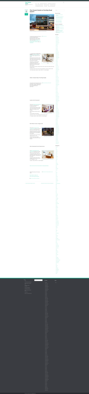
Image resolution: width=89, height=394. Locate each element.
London (32, 178)
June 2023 (57, 61)
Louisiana (57, 199)
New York (57, 219)
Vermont (57, 265)
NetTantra (35, 393)
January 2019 (57, 127)
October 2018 (57, 131)
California (57, 156)
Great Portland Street (34, 41)
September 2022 (57, 69)
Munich (56, 214)
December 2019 (57, 112)
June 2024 (57, 46)
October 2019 (57, 115)
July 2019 (57, 119)
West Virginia (57, 270)
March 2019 (57, 124)
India (56, 187)
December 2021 (57, 80)
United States (57, 262)
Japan (56, 192)
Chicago (56, 159)
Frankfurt (57, 176)
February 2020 (46, 356)
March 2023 (57, 65)
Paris (56, 231)
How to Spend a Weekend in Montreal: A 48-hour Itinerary (59, 21)
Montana (57, 210)
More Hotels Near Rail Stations (34, 176)
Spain (56, 249)
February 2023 (46, 313)
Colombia (57, 163)
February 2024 (46, 298)
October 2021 (46, 329)
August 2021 (57, 85)
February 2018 (57, 142)
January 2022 (46, 325)
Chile (56, 160)
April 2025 (46, 282)
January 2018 (57, 143)
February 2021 (46, 340)
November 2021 (57, 81)
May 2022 (46, 321)
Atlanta (56, 149)
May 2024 (46, 294)
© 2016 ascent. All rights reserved (28, 393)
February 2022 (57, 77)
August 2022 (46, 317)
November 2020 (46, 344)
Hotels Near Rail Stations (27, 287)
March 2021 (57, 92)
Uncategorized (57, 258)
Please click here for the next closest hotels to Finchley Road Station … (39, 165)
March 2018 (46, 387)
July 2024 (57, 45)
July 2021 (46, 333)
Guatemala (57, 180)
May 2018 (46, 384)
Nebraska (57, 215)
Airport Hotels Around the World (43, 3)
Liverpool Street (34, 40)
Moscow (56, 211)
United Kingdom (37, 178)
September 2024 (57, 42)
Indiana (56, 188)
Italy (56, 191)
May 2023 (46, 309)
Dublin (56, 167)
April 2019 (57, 123)
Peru (56, 234)
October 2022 (57, 68)
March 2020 (57, 108)
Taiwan (56, 253)
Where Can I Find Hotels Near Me (28, 293)
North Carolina (57, 223)
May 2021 (57, 89)
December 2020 (57, 96)
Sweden (56, 250)
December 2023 (46, 301)
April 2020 (57, 107)
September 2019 (57, 116)
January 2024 (57, 53)
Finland (56, 172)
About (38, 3)
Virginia (56, 266)
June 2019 (57, 120)
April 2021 (46, 337)
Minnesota (57, 207)
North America (57, 222)
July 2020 (57, 103)
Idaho (56, 184)
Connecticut (57, 164)
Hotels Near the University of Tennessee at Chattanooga (47, 183)
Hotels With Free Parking (27, 288)
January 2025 (57, 38)
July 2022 (57, 72)
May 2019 (46, 368)
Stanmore (36, 41)
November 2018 (46, 376)
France (56, 175)
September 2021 (57, 84)
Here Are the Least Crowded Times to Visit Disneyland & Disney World (60, 17)
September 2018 (57, 132)
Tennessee (57, 254)
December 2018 (57, 128)
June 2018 (46, 383)
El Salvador (57, 168)
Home (36, 3)
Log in (55, 282)
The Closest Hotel (28, 3)
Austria (56, 152)
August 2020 (46, 348)
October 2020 (57, 99)
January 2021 (46, 341)
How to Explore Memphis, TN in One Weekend (59, 30)
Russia (56, 242)
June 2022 (57, 73)
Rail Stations (35, 178)
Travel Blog (57, 257)
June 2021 (57, 88)
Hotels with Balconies (58, 183)
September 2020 (57, 100)
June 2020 (57, 104)
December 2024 (46, 286)
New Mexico (57, 218)
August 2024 (46, 290)
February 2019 (46, 372)
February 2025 (57, 37)
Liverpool (57, 195)
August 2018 (46, 380)
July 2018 (57, 135)
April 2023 (57, 64)
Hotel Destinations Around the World (51, 3)
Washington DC (57, 269)
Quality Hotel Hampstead (37, 104)
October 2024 (57, 41)
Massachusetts (57, 203)
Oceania (57, 227)
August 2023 (46, 305)
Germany (57, 179)
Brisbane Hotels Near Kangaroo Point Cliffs (30, 183)
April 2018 (57, 139)
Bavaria (56, 153)
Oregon (56, 230)
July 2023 (57, 60)
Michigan (57, 206)
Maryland (57, 202)
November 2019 (46, 360)
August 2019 (46, 364)
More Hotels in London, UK (34, 175)
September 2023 (57, 57)
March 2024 (46, 297)
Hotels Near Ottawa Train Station (59, 18)
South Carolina (57, 246)
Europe (31, 178)
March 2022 (57, 76)
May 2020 (46, 352)
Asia (56, 148)
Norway (56, 226)
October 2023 (57, 56)
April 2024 (57, 49)
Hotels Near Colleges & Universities (27, 285)
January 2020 (57, 111)
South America (57, 245)
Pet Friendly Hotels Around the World (28, 290)
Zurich (56, 273)
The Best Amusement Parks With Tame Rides (59, 15)
